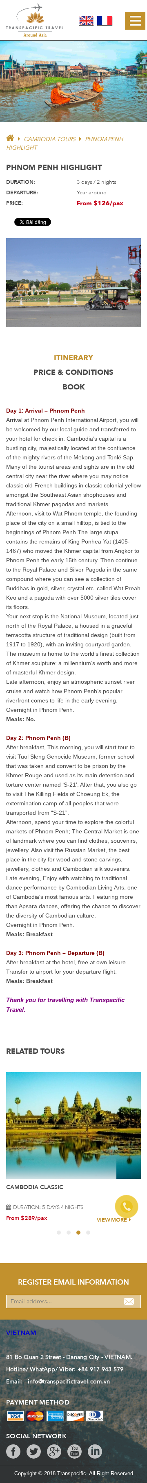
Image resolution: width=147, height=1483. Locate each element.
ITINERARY (73, 358)
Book (73, 387)
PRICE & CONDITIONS (73, 372)
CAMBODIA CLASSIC (34, 1187)
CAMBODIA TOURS (50, 139)
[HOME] (10, 139)
